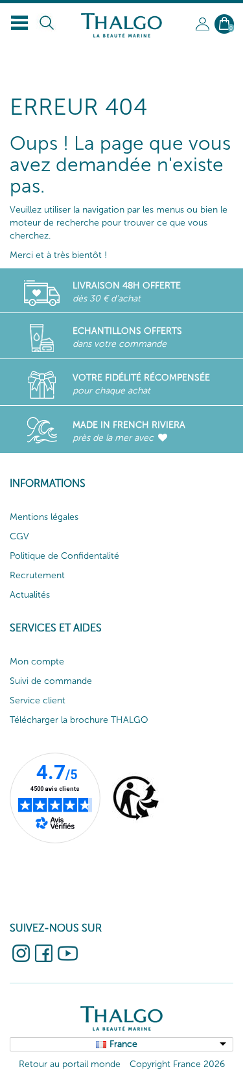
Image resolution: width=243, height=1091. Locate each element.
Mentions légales (44, 516)
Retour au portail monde (70, 1064)
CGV (19, 536)
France (123, 1044)
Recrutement (37, 575)
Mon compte (37, 661)
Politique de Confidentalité (64, 555)
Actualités (30, 594)
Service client (37, 700)
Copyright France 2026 (177, 1064)
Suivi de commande (51, 680)
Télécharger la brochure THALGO (79, 719)
